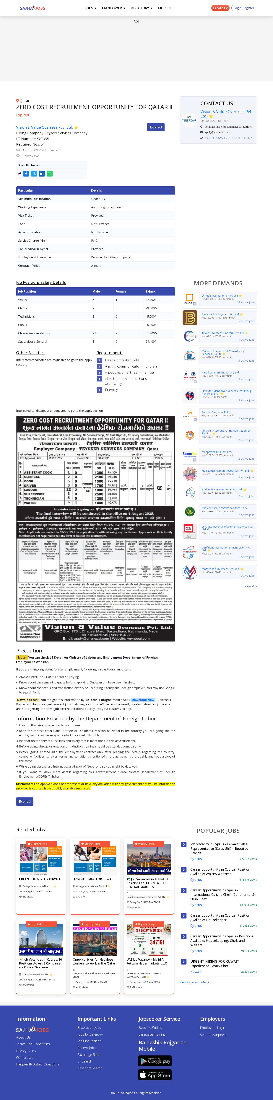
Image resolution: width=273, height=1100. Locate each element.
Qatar (25, 100)
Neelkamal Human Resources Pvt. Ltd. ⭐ (228, 470)
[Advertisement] (127, 53)
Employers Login (212, 1027)
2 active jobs (246, 379)
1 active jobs (246, 536)
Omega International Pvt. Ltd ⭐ (222, 295)
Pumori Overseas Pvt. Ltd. (218, 412)
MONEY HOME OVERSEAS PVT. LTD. (224, 508)
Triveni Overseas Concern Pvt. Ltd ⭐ (225, 333)
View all (250, 586)
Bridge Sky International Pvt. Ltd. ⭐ (224, 489)
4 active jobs (246, 339)
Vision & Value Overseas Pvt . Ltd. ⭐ (47, 127)
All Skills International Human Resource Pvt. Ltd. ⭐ (226, 432)
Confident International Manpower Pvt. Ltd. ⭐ (226, 549)
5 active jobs (246, 321)
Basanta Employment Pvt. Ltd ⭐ (222, 314)
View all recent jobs (193, 982)
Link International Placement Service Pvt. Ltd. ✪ (227, 528)
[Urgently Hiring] (41, 859)
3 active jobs (246, 360)
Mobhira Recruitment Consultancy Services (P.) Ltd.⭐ (223, 352)
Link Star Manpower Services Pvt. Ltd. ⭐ (148, 897)
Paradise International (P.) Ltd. (221, 372)
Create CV (220, 8)
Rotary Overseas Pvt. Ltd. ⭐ (37, 974)
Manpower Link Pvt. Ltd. (217, 452)
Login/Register (243, 8)
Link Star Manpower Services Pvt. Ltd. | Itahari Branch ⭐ (226, 392)
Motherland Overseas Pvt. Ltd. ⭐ (223, 569)
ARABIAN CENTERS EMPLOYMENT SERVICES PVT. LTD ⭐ (144, 975)
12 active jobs (245, 302)
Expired (156, 127)
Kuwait (196, 972)
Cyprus (196, 859)
